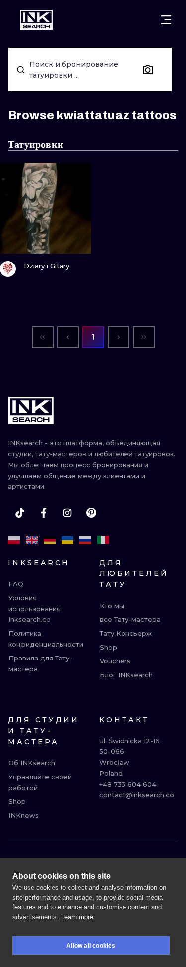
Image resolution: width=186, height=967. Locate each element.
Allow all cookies (90, 945)
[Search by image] (148, 70)
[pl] (14, 540)
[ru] (85, 540)
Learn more (77, 917)
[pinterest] (91, 513)
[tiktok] (20, 513)
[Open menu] (166, 20)
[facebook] (44, 513)
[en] (32, 540)
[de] (50, 540)
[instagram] (67, 513)
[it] (103, 540)
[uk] (67, 540)
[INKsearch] (36, 20)
